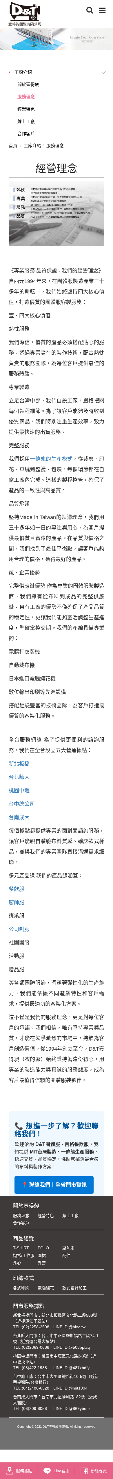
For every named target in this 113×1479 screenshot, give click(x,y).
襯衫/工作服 (23, 1255)
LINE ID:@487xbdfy (71, 1367)
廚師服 (16, 902)
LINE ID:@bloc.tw (69, 1327)
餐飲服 (16, 889)
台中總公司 (22, 804)
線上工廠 (26, 121)
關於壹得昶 (28, 84)
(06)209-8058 (34, 1408)
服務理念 (26, 96)
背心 (17, 1262)
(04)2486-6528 (35, 1388)
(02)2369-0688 (35, 1347)
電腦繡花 (46, 1287)
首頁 (13, 145)
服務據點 (24, 1471)
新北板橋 (19, 764)
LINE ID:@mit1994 (70, 1388)
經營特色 (26, 109)
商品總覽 (23, 1238)
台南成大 (20, 817)
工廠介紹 (23, 72)
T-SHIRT (21, 1248)
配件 (66, 1255)
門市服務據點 (28, 1306)
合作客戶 (26, 133)
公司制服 (19, 929)
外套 (42, 1262)
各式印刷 (21, 1287)
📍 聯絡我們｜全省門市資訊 (54, 1185)
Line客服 (62, 1471)
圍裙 (42, 1255)
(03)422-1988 (34, 1367)
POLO (43, 1248)
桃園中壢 (19, 791)
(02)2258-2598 (35, 1327)
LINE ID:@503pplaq (71, 1347)
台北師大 (19, 777)
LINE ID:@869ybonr (71, 1408)
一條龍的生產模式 (51, 459)
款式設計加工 (74, 1287)
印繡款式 (23, 1278)
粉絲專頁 (99, 1471)
